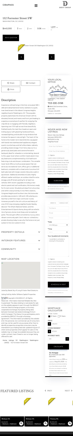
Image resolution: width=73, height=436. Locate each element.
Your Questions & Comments (58, 236)
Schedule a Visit (63, 203)
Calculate (58, 346)
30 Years (53, 316)
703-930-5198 (55, 103)
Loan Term (53, 314)
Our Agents (58, 113)
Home (5, 340)
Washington (23, 340)
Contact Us (51, 113)
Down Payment (54, 328)
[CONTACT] (11, 38)
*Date (50, 222)
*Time (50, 229)
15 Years (62, 316)
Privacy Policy (60, 173)
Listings (11, 340)
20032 (6, 343)
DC (17, 340)
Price (50, 320)
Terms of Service (58, 292)
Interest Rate (54, 335)
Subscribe (58, 181)
